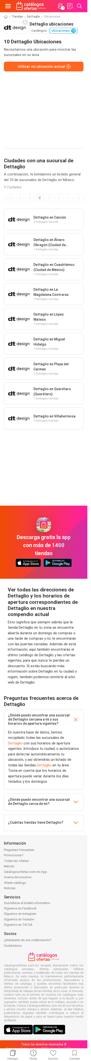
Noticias (10, 888)
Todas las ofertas (16, 861)
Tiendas (17, 16)
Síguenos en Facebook (20, 908)
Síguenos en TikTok (18, 924)
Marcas (9, 866)
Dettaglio (33, 16)
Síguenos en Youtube (19, 919)
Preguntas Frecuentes (19, 850)
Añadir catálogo (15, 883)
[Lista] (70, 6)
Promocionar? (14, 855)
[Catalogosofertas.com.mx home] (31, 6)
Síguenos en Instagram (20, 914)
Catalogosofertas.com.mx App (25, 872)
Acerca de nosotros (18, 877)
